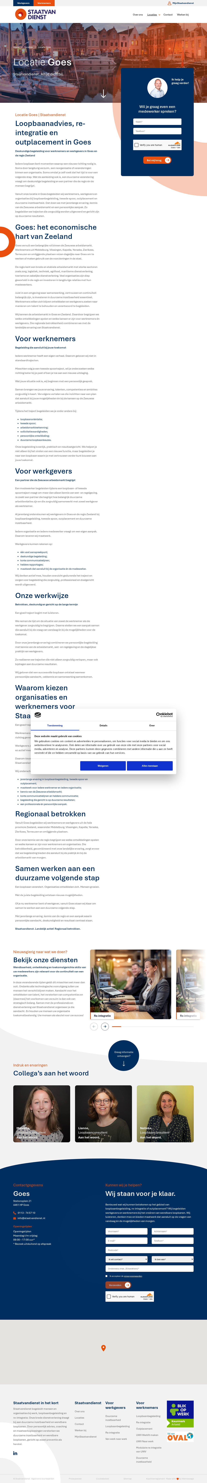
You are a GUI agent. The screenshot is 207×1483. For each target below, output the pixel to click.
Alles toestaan (150, 765)
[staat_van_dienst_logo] (35, 15)
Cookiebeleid (102, 1478)
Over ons (138, 14)
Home (16, 47)
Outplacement (144, 1428)
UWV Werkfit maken (147, 1435)
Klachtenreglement (155, 1478)
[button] (105, 1026)
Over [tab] (152, 725)
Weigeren (103, 765)
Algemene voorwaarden (42, 1478)
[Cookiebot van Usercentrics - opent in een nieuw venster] (158, 714)
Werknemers (44, 3)
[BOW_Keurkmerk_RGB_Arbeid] (180, 1413)
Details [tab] (104, 725)
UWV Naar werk (144, 1441)
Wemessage (188, 1478)
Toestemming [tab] (55, 725)
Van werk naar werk (116, 1438)
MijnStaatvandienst (86, 1436)
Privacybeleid (75, 1478)
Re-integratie (112, 1432)
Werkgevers (23, 3)
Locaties (152, 14)
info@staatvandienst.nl (31, 1218)
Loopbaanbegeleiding (117, 1426)
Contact (168, 14)
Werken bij (183, 14)
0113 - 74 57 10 (26, 1212)
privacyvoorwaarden (133, 1276)
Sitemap (128, 1478)
